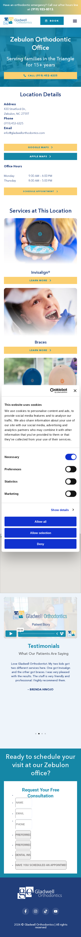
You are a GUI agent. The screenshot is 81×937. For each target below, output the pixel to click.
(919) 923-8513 (42, 9)
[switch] (70, 469)
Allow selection (40, 532)
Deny (40, 544)
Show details (60, 509)
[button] (75, 21)
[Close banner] (75, 390)
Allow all (40, 521)
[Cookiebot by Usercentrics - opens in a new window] (50, 390)
